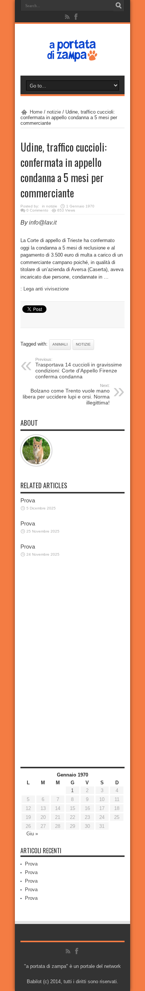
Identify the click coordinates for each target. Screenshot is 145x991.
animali (60, 344)
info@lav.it (43, 222)
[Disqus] (72, 671)
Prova (27, 500)
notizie (54, 112)
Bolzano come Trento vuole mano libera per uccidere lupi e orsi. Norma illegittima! (66, 394)
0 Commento (37, 210)
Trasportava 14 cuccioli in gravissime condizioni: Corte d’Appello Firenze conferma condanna (78, 368)
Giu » (32, 833)
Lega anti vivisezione (46, 289)
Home (36, 112)
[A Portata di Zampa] (72, 57)
